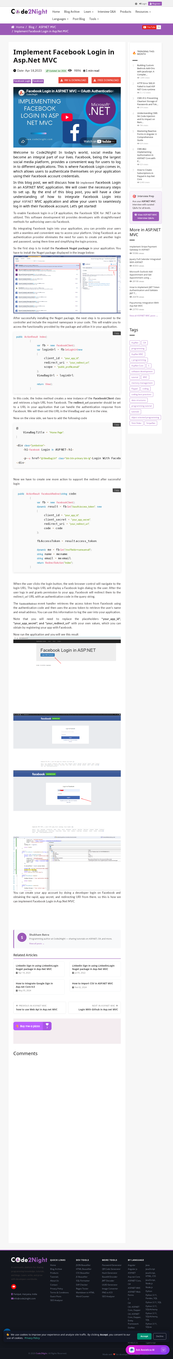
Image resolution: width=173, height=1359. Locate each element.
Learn (88, 11)
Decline (159, 1336)
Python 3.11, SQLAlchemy (151, 1308)
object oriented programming (145, 417)
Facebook (38, 81)
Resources (142, 11)
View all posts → (36, 943)
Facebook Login (22, 81)
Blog (31, 27)
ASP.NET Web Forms (134, 1293)
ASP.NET (27, 201)
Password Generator (111, 1265)
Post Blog (79, 19)
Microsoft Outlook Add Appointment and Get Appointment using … (141, 274)
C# (144, 342)
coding (145, 388)
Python (149, 1291)
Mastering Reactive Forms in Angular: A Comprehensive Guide (147, 135)
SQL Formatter (83, 1280)
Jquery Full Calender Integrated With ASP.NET (145, 261)
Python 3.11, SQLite (151, 1325)
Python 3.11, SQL (153, 1302)
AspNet (134, 342)
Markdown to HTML (85, 1292)
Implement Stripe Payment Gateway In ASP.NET (143, 248)
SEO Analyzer (56, 1300)
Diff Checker (82, 1284)
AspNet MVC (137, 354)
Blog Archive (72, 11)
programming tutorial (141, 405)
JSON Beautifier (83, 1265)
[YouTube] (13, 1286)
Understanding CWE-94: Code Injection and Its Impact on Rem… (147, 118)
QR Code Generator (111, 1269)
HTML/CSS (133, 1342)
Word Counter (82, 1296)
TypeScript (151, 1342)
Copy (116, 333)
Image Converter (110, 1288)
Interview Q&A (107, 11)
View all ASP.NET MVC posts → (144, 315)
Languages (59, 19)
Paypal (134, 388)
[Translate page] (136, 4)
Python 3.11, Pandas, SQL (151, 1297)
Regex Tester (82, 1288)
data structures (138, 400)
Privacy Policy (56, 1288)
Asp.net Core (134, 1276)
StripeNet (150, 423)
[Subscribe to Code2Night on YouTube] (136, 26)
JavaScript (150, 1269)
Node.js (149, 1287)
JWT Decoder (108, 1280)
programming (137, 348)
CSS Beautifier (83, 1272)
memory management (142, 382)
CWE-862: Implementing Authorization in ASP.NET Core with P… (146, 155)
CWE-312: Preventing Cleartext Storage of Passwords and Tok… (147, 101)
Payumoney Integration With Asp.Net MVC (144, 304)
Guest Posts (55, 1296)
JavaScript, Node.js (150, 1282)
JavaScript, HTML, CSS (151, 1274)
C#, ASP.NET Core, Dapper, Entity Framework (134, 1319)
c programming (138, 359)
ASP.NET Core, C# (134, 1282)
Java (148, 1265)
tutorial (134, 377)
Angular (131, 1265)
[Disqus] (67, 1105)
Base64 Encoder (109, 1276)
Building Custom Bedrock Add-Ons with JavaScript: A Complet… (146, 70)
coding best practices (141, 394)
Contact (53, 1284)
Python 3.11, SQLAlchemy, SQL (152, 1316)
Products (125, 11)
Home (56, 11)
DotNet (131, 1327)
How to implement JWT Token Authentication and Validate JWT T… (144, 290)
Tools (93, 19)
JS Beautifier (82, 1276)
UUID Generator (109, 1284)
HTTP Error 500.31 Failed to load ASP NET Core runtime (146, 86)
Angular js (132, 1269)
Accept (144, 1336)
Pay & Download (75, 80)
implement (87, 182)
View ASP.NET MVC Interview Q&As (147, 216)
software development (142, 371)
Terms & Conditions (59, 1292)
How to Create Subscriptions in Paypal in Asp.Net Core (146, 174)
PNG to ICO (107, 1292)
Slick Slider (136, 423)
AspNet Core (137, 365)
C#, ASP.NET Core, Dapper (134, 1308)
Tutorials (54, 1276)
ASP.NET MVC (47, 27)
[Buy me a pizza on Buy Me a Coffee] (67, 1026)
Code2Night (41, 1353)
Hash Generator (109, 1272)
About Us (54, 1280)
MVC (145, 377)
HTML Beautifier (83, 1269)
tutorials (135, 411)
